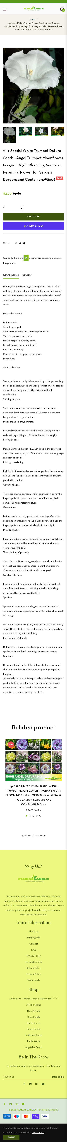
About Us (33, 932)
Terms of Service (33, 962)
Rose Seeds (33, 1017)
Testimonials (33, 980)
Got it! (11, 1137)
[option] (33, 778)
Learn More (38, 1133)
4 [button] (37, 816)
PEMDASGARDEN (26, 1110)
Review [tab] (27, 275)
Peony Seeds (33, 1029)
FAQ (33, 950)
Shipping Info (33, 938)
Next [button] (61, 135)
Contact (33, 944)
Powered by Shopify (47, 1110)
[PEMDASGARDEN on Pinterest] (30, 1084)
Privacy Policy (33, 956)
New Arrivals (33, 1011)
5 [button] (40, 816)
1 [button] (26, 816)
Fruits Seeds (33, 1041)
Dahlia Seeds (33, 1023)
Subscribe (58, 1077)
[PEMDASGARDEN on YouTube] (43, 1084)
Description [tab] (11, 275)
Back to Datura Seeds (35, 836)
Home (32, 20)
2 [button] (30, 816)
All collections (33, 1005)
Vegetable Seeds (34, 1047)
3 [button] (33, 816)
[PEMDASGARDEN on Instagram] (36, 1084)
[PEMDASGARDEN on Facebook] (24, 1084)
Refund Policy (33, 968)
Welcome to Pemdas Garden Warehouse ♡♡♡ (33, 999)
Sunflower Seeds (33, 1035)
